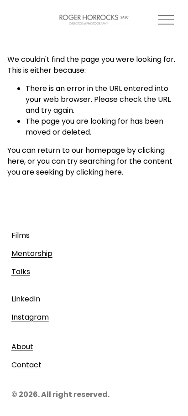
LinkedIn (25, 299)
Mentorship (31, 253)
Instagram (30, 317)
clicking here (99, 172)
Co (16, 365)
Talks (20, 271)
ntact (31, 365)
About (22, 346)
